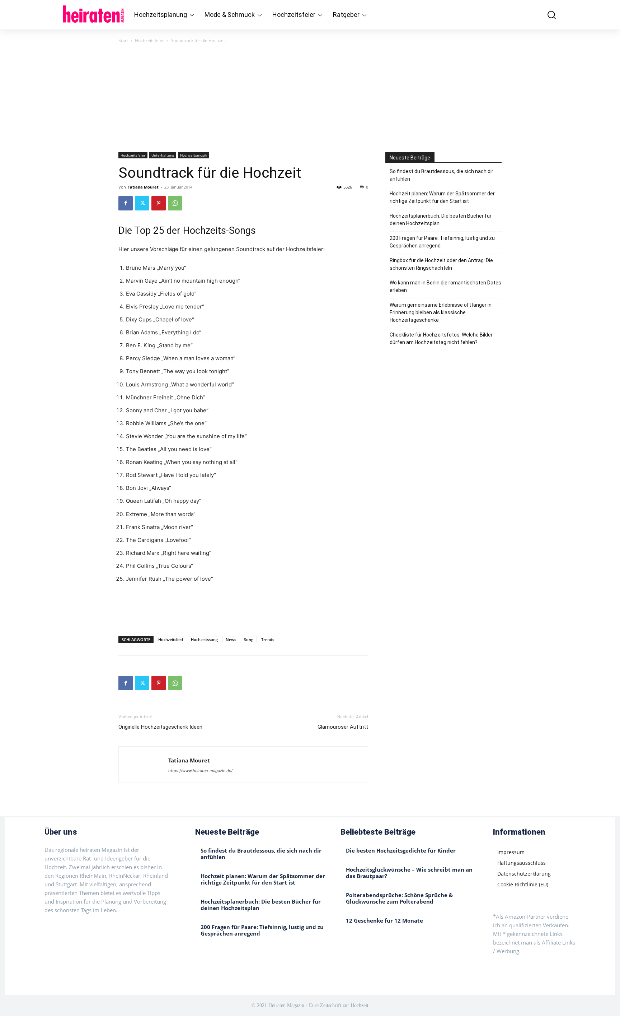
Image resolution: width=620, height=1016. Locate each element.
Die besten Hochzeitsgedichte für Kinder (401, 850)
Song (248, 639)
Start (123, 40)
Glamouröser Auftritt (343, 727)
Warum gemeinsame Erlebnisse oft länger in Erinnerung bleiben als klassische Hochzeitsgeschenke (441, 312)
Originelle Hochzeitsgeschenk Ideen (160, 727)
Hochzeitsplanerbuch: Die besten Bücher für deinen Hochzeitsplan (441, 219)
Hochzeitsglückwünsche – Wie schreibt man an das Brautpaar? (409, 873)
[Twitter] (142, 203)
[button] (546, 14)
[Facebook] (125, 203)
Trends (267, 639)
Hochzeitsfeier (149, 40)
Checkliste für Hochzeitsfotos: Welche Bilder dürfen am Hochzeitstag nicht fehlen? (441, 338)
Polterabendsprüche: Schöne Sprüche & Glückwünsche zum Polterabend (399, 898)
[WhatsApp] (175, 203)
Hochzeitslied (170, 639)
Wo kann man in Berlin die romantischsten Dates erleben (445, 286)
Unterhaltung (162, 155)
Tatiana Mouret (143, 187)
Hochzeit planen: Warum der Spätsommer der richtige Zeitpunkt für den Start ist (442, 197)
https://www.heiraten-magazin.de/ (200, 770)
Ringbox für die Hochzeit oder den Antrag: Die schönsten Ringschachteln (441, 264)
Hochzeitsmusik (193, 155)
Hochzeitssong (204, 639)
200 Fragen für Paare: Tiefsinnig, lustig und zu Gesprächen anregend (442, 242)
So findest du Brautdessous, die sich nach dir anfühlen (441, 175)
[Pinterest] (158, 203)
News (231, 639)
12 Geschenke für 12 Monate (384, 920)
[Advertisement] (310, 98)
